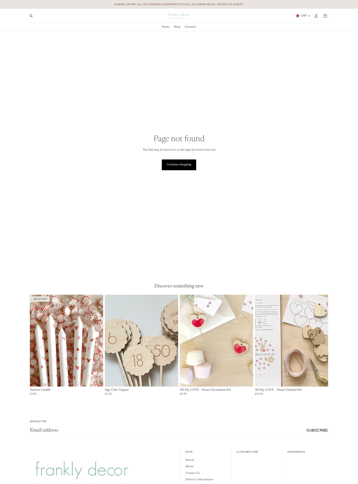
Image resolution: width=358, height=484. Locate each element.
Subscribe (317, 430)
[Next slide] (172, 340)
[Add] (171, 380)
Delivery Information (199, 479)
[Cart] (325, 15)
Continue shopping (179, 164)
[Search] (31, 15)
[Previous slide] (111, 340)
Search (189, 460)
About (189, 466)
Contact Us (192, 473)
